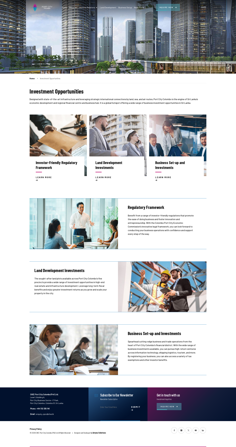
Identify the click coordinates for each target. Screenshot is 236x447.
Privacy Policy (36, 429)
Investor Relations (87, 7)
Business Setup (125, 7)
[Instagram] (181, 430)
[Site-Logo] (41, 7)
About (71, 7)
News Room (139, 7)
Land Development (108, 7)
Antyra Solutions (99, 433)
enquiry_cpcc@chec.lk (45, 414)
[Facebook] (174, 430)
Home (64, 7)
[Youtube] (196, 430)
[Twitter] (188, 430)
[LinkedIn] (203, 430)
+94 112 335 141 (43, 408)
